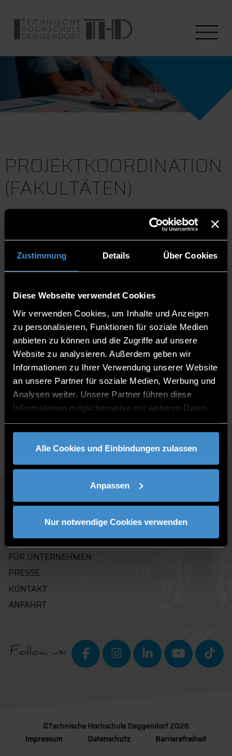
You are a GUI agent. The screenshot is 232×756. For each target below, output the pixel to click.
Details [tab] (116, 255)
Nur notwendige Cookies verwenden (116, 522)
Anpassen (110, 485)
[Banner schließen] (215, 224)
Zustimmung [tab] (42, 255)
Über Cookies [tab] (190, 255)
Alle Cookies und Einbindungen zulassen (116, 448)
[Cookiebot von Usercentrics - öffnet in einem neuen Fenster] (150, 224)
